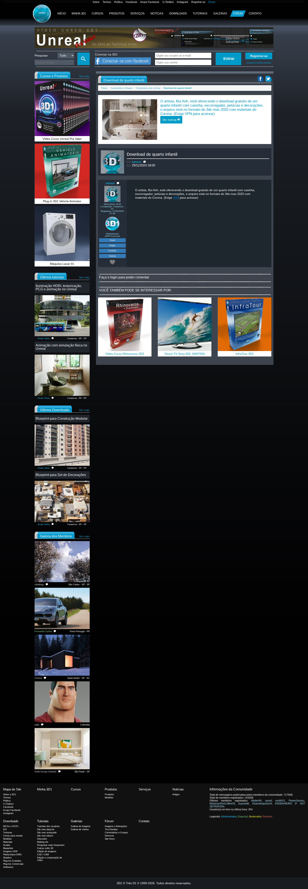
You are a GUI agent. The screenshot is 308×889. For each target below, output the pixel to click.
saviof (268, 800)
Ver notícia (169, 119)
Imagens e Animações (116, 826)
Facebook (131, 2)
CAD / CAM (43, 854)
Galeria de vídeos (80, 829)
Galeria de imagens (81, 826)
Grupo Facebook (149, 2)
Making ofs (42, 842)
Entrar (211, 2)
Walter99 (256, 800)
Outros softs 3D (45, 848)
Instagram (182, 2)
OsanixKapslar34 (262, 803)
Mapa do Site (12, 789)
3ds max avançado (47, 832)
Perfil (112, 240)
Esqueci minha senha (258, 62)
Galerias (220, 13)
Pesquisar (41, 55)
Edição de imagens (46, 851)
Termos (107, 2)
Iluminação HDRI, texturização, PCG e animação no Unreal (59, 287)
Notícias (156, 13)
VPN (188, 114)
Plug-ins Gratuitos (12, 860)
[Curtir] (112, 262)
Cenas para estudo (13, 835)
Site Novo (110, 839)
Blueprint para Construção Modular (62, 418)
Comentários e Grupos (121, 88)
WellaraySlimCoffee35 (222, 803)
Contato (255, 13)
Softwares (8, 867)
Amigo (112, 245)
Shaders (7, 857)
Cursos (97, 13)
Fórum (238, 13)
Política (118, 2)
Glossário (42, 839)
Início (61, 13)
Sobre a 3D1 (9, 794)
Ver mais (84, 76)
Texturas (7, 832)
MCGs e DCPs (10, 826)
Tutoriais (200, 13)
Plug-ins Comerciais (13, 864)
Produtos (116, 13)
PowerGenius (296, 800)
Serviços (137, 13)
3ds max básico (45, 835)
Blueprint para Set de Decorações (61, 475)
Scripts (6, 845)
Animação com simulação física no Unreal (61, 347)
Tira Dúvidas (111, 829)
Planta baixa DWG (12, 854)
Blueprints (8, 848)
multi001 (280, 800)
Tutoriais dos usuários (48, 826)
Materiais (7, 842)
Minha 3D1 (79, 13)
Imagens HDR (10, 851)
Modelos (109, 797)
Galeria (112, 256)
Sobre (96, 2)
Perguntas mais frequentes (51, 845)
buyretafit (243, 803)
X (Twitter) (168, 2)
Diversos (109, 835)
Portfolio (112, 251)
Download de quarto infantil (152, 154)
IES (5, 829)
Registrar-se (198, 2)
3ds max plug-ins (45, 829)
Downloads (178, 13)
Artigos (176, 794)
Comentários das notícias (148, 88)
